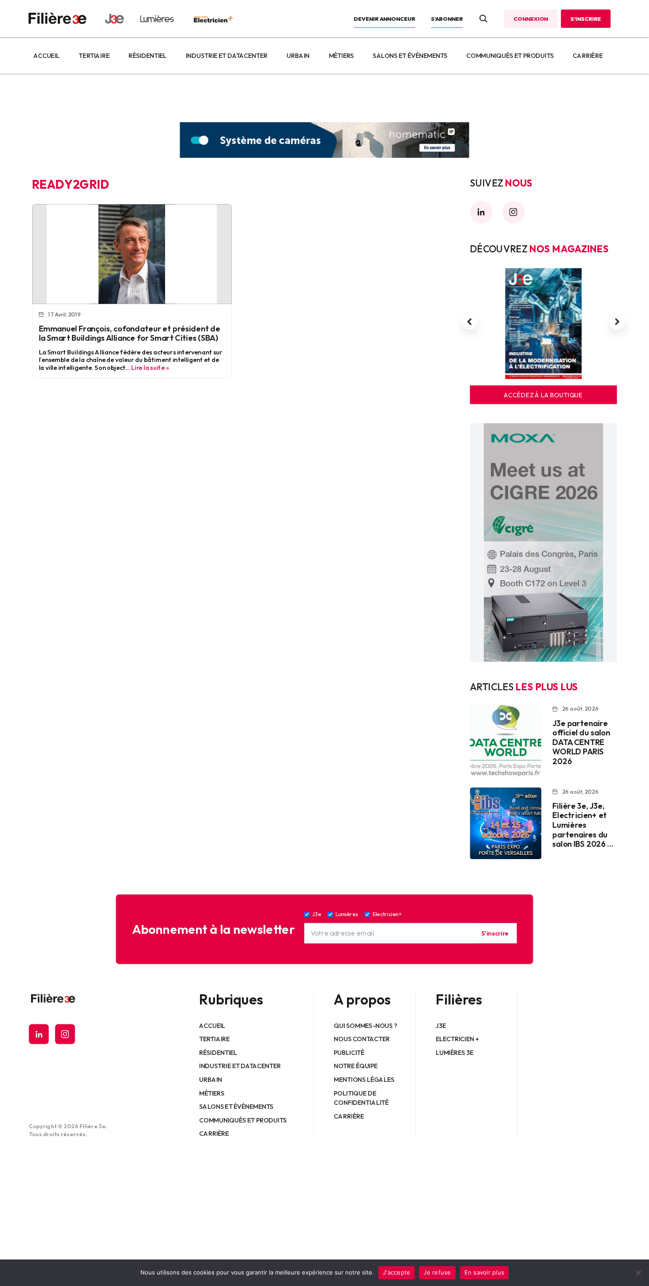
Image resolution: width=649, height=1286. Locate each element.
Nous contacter (362, 1038)
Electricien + (457, 1038)
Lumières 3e (455, 1052)
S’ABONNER (447, 18)
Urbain (298, 56)
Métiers (341, 56)
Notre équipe (356, 1066)
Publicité (349, 1052)
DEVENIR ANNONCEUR (384, 18)
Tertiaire (94, 56)
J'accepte (396, 1272)
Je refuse (437, 1272)
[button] (470, 322)
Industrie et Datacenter (227, 56)
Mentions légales (364, 1079)
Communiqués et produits (510, 56)
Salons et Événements (410, 56)
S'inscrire (495, 933)
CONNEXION (530, 18)
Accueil (47, 56)
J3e (441, 1025)
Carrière (588, 56)
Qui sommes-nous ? (365, 1025)
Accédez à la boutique (543, 395)
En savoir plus (484, 1272)
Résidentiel (147, 56)
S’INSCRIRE (585, 18)
